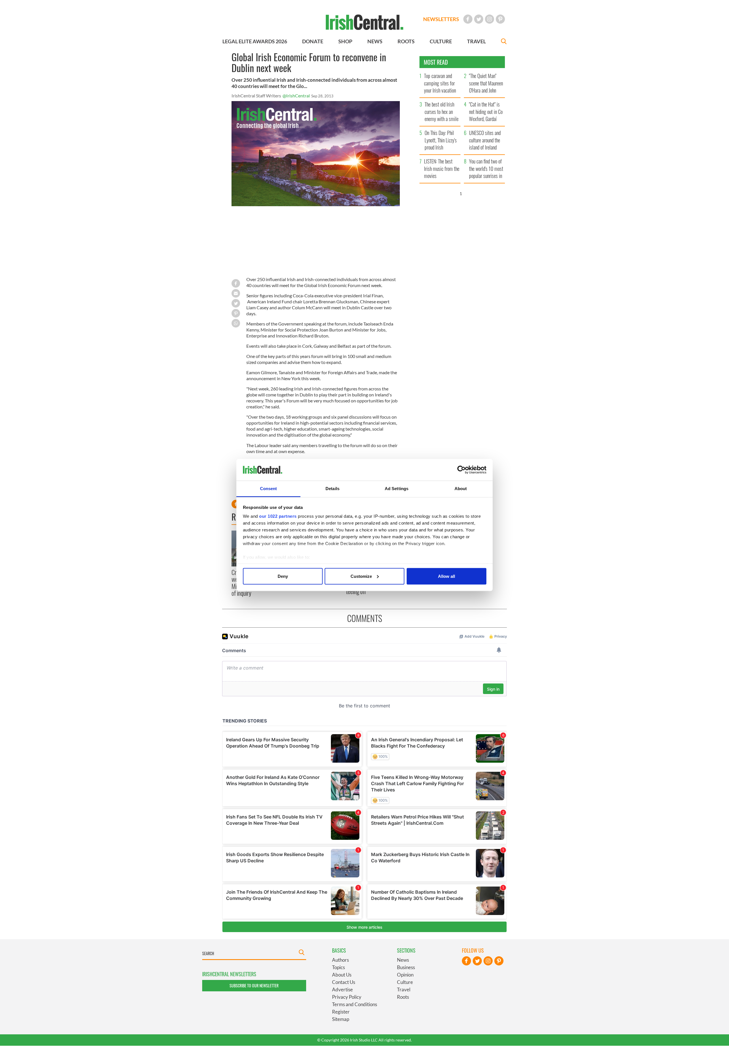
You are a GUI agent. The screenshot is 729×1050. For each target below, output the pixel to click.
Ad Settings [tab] (396, 488)
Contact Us (343, 982)
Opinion (405, 975)
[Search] (504, 42)
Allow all (446, 576)
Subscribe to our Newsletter (254, 985)
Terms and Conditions (354, 1004)
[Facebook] (467, 19)
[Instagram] (489, 19)
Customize (361, 576)
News (403, 960)
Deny (283, 576)
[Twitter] (478, 19)
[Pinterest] (500, 19)
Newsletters (441, 19)
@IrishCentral (296, 95)
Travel (403, 989)
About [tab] (460, 488)
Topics (338, 967)
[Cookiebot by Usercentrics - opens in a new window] (461, 470)
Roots (403, 997)
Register (341, 1012)
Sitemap (340, 1019)
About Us (341, 975)
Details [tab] (332, 488)
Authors (340, 960)
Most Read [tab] (436, 62)
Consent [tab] (268, 488)
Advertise (342, 989)
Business (406, 967)
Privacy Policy (346, 997)
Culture (405, 982)
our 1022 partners (278, 516)
